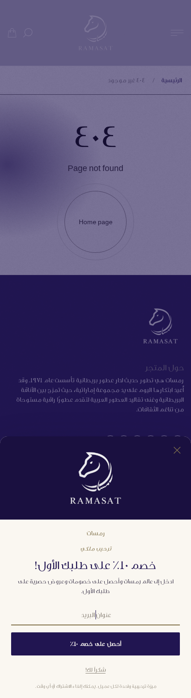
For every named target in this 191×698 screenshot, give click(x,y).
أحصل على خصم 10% (95, 644)
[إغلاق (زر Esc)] (177, 450)
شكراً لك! (96, 670)
